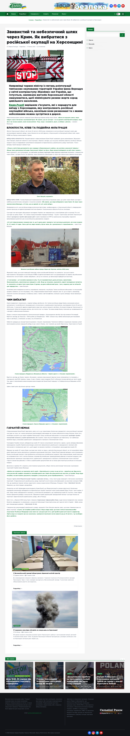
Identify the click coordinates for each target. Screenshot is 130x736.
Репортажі (55, 14)
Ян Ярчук (17, 632)
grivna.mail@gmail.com (34, 712)
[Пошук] (122, 35)
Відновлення (17, 568)
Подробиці (22, 14)
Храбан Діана (15, 686)
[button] (121, 659)
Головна (31, 19)
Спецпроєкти (35, 14)
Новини (13, 14)
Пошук (90, 29)
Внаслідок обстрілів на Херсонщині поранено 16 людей (110, 681)
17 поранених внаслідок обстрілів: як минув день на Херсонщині (35, 630)
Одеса (90, 48)
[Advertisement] (106, 62)
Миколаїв (91, 44)
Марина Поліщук (13, 46)
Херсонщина (78, 526)
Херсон (91, 40)
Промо (64, 14)
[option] (19, 675)
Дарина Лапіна (19, 575)
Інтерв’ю (46, 14)
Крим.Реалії (16, 105)
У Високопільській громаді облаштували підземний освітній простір (36, 573)
